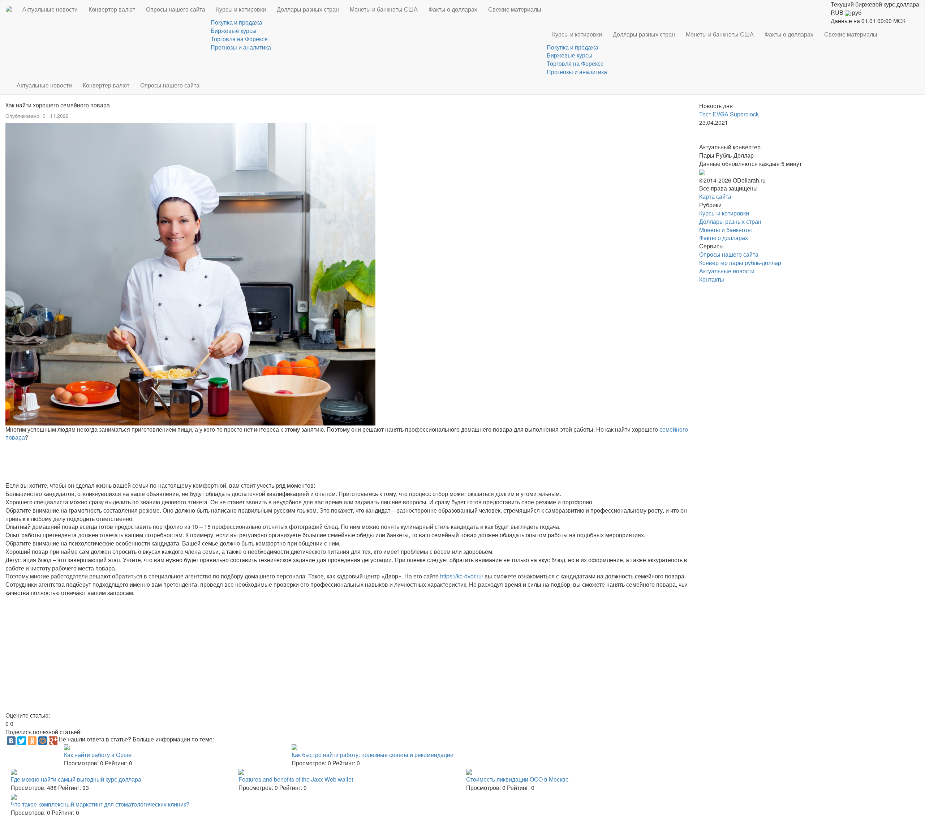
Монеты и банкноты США (384, 9)
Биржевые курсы (234, 30)
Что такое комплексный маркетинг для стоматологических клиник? (100, 804)
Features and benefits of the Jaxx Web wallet (295, 779)
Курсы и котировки (241, 9)
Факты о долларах (453, 9)
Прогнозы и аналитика (241, 47)
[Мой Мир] (42, 740)
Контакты (711, 279)
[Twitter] (21, 740)
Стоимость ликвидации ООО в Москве (517, 779)
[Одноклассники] (32, 740)
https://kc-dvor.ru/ (461, 576)
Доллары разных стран (308, 9)
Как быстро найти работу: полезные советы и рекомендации (372, 754)
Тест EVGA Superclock (729, 114)
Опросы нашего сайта (175, 9)
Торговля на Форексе (239, 39)
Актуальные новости (50, 9)
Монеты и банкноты (725, 230)
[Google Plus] (53, 740)
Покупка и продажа (236, 22)
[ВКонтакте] (11, 740)
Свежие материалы (514, 9)
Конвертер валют (112, 9)
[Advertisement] (222, 461)
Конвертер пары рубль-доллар (740, 262)
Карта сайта (715, 196)
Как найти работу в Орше (98, 754)
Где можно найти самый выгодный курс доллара (76, 779)
